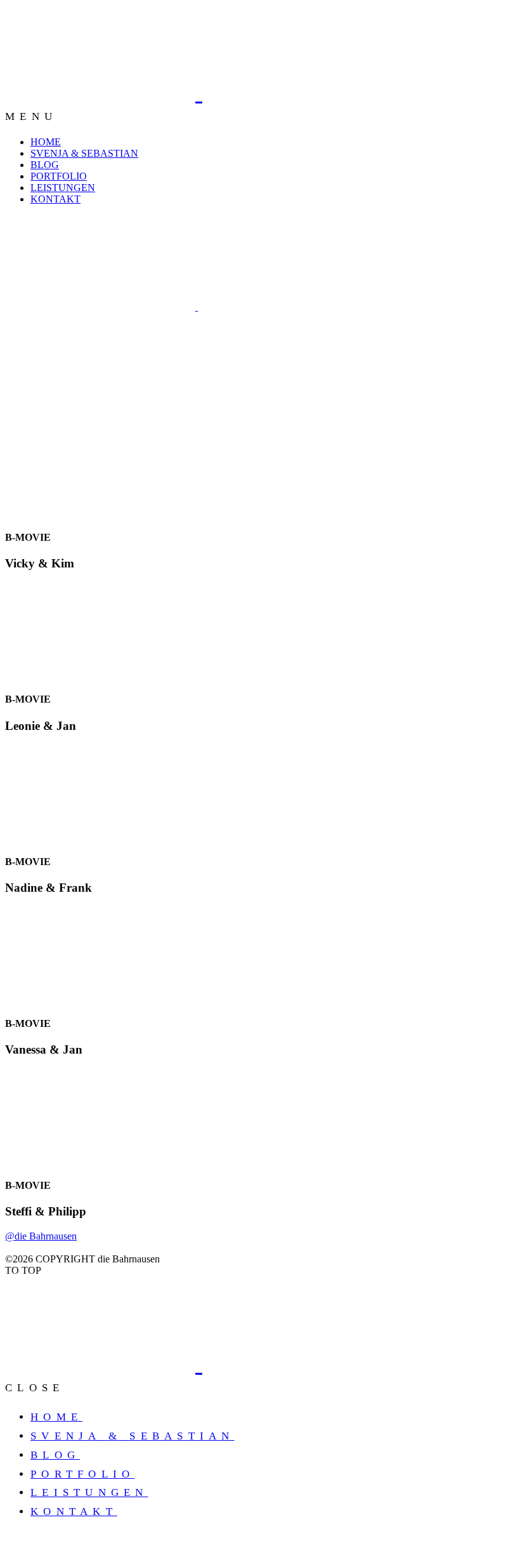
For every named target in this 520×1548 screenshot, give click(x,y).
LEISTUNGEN (62, 187)
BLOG (44, 164)
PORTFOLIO (58, 176)
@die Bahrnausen (41, 1236)
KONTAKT (55, 199)
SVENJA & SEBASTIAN (84, 153)
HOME (45, 141)
